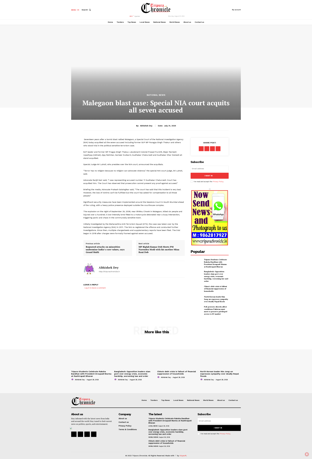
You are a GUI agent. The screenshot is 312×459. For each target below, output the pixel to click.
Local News (153, 426)
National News (156, 95)
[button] (87, 9)
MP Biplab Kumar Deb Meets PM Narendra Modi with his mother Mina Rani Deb (159, 249)
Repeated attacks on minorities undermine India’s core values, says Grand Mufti (105, 249)
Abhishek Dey (146, 126)
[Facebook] (201, 148)
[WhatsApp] (218, 148)
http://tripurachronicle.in (109, 271)
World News (153, 437)
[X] (206, 148)
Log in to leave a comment (95, 288)
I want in (208, 176)
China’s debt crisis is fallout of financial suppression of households (215, 288)
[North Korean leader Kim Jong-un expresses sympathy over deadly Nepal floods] (196, 299)
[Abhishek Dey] (89, 269)
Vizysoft (183, 456)
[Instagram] (80, 434)
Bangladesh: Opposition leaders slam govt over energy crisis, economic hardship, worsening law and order (216, 276)
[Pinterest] (212, 148)
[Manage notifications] (307, 454)
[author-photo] (72, 379)
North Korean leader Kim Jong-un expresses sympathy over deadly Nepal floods (216, 299)
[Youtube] (93, 434)
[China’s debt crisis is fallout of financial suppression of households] (196, 289)
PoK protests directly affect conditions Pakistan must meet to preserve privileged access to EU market (215, 310)
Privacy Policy (218, 181)
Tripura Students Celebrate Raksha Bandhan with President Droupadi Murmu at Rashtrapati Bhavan (215, 263)
